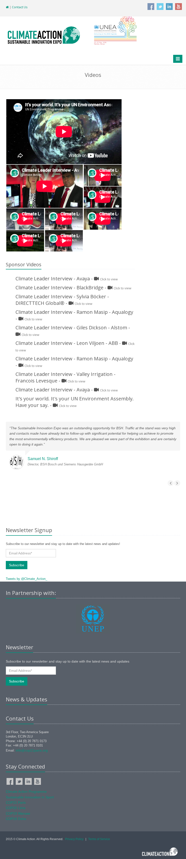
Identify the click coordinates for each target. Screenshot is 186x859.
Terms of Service (99, 839)
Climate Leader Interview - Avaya (53, 278)
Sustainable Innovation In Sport (30, 797)
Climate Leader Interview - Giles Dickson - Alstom (71, 327)
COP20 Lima (15, 808)
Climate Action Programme (26, 792)
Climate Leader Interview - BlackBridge (59, 287)
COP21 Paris (16, 802)
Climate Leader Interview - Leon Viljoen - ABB (67, 343)
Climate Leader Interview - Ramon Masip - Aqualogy (74, 312)
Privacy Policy (74, 839)
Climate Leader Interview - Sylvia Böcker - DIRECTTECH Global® (62, 299)
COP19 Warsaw (18, 813)
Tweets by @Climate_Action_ (26, 579)
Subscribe (16, 565)
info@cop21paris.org (32, 750)
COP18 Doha (16, 819)
